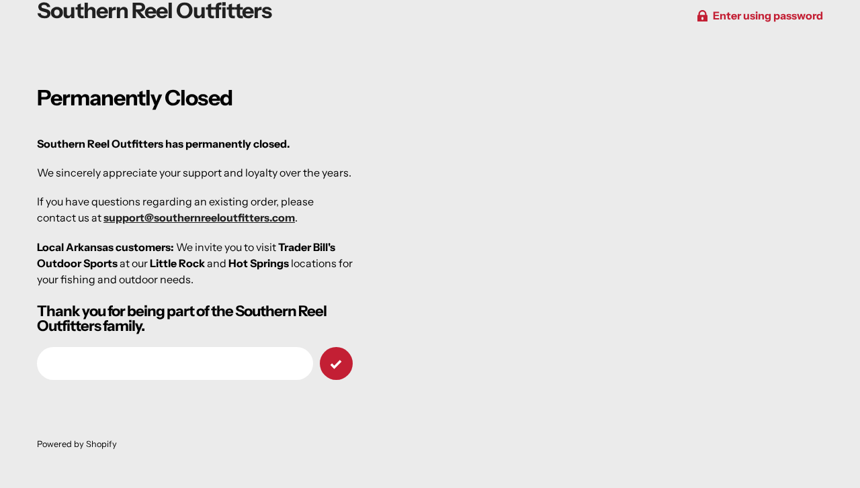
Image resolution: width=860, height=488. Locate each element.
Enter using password (768, 15)
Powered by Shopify (77, 444)
